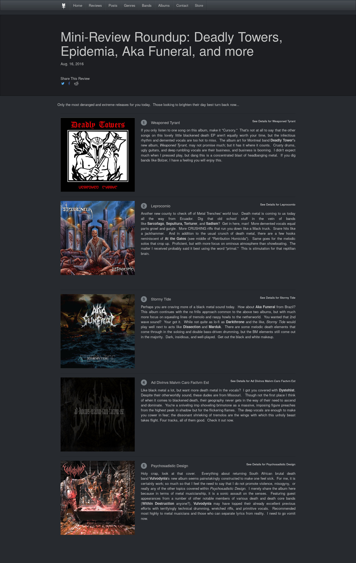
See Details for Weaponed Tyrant (273, 121)
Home (77, 5)
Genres (129, 5)
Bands (147, 5)
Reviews (95, 5)
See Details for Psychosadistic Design (270, 464)
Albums (164, 5)
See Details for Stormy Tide (277, 297)
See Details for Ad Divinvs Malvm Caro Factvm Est (263, 381)
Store (199, 5)
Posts (113, 5)
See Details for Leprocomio (277, 204)
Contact (182, 5)
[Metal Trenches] (63, 5)
